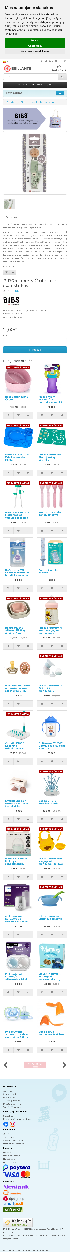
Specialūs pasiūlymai (13, 1140)
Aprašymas (11, 217)
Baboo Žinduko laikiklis (48, 571)
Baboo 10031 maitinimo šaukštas (51, 1033)
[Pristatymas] (46, 61)
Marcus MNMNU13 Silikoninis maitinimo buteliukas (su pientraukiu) (50, 691)
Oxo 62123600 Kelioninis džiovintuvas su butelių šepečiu (15, 747)
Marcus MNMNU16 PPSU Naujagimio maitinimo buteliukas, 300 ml (50, 631)
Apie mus (7, 1091)
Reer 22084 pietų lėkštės (16, 398)
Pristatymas (9, 1097)
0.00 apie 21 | (35, 84)
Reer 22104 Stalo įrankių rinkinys (49, 514)
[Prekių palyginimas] (60, 61)
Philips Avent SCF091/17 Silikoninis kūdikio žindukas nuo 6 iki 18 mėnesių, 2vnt (16, 979)
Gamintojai (8, 1134)
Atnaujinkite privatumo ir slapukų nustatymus (25, 1250)
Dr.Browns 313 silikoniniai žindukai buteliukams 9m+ (17, 572)
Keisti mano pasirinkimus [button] (35, 51)
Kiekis (5, 335)
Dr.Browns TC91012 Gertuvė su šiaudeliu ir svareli (51, 746)
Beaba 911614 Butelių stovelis (48, 802)
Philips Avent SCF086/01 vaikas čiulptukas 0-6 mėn (17, 1034)
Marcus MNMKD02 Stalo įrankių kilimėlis (50, 457)
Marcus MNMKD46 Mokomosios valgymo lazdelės (17, 515)
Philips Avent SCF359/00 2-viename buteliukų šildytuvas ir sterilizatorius (17, 921)
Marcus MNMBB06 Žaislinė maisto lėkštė (17, 457)
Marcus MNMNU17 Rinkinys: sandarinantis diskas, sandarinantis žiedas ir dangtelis (17, 865)
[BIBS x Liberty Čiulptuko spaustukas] (35, 163)
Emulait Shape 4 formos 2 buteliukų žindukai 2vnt (17, 803)
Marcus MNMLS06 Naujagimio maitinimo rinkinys (50, 861)
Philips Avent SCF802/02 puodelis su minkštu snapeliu (51, 401)
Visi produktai (9, 1137)
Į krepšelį (35, 349)
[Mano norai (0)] (56, 61)
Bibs (17, 291)
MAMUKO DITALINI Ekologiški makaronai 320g (50, 976)
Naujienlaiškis (9, 1162)
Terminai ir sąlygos (12, 1107)
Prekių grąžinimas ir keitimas (17, 1119)
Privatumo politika (12, 1104)
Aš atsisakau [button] (35, 45)
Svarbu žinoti (9, 1094)
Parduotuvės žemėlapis (14, 1143)
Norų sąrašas (9, 1159)
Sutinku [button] (35, 40)
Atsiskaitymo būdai (12, 1100)
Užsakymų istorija (11, 1155)
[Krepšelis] (65, 61)
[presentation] (5, 1065)
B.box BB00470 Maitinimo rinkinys (50, 918)
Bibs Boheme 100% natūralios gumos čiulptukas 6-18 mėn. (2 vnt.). (17, 689)
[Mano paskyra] (51, 61)
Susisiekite (8, 1116)
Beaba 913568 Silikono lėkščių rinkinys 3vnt (15, 630)
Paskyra (7, 1152)
